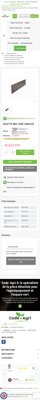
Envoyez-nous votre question (21, 259)
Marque (5, 131)
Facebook (4, 342)
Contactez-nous (14, 4)
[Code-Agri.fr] (5, 16)
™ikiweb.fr (24, 396)
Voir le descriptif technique (20, 162)
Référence (6, 136)
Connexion (24, 16)
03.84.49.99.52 (25, 4)
